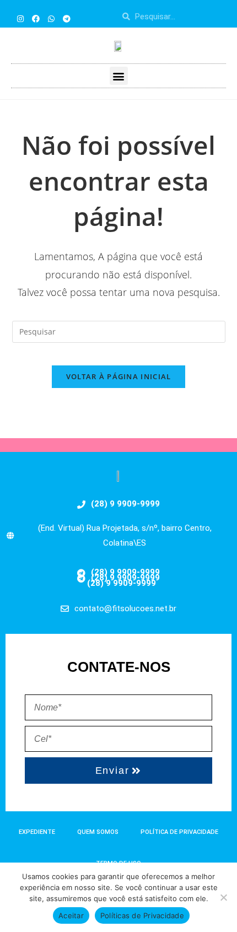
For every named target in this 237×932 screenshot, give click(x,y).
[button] (119, 76)
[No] (223, 897)
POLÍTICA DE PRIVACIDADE (179, 832)
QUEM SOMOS (97, 832)
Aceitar (71, 915)
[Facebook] (36, 18)
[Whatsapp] (51, 18)
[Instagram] (20, 18)
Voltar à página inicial (118, 376)
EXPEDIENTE (37, 832)
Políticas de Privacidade (142, 915)
